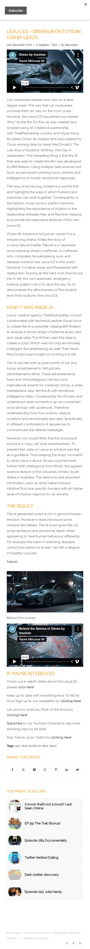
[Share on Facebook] (12, 770)
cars (17, 745)
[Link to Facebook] (73, 943)
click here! (26, 687)
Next (73, 589)
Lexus (12, 562)
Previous (16, 589)
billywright (71, 44)
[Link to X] (67, 943)
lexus (53, 745)
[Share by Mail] (77, 770)
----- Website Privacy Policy (32, 938)
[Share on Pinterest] (56, 770)
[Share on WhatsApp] (45, 770)
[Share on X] (23, 770)
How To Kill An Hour (34, 745)
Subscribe (14, 723)
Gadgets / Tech (47, 44)
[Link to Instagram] (80, 943)
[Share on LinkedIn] (67, 770)
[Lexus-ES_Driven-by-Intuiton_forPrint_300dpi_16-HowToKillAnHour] (78, 610)
